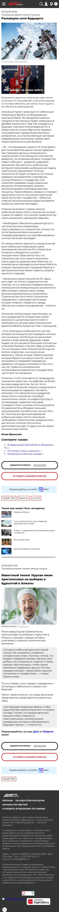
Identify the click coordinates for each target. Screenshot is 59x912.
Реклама (7, 800)
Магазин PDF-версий (14, 804)
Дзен (36, 731)
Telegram (48, 731)
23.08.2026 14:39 (9, 565)
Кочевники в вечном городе (24, 454)
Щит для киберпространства (27, 549)
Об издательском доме (30, 800)
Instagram (23, 626)
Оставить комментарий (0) (29, 476)
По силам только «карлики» (23, 451)
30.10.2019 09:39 (9, 11)
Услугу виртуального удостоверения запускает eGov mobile (30, 522)
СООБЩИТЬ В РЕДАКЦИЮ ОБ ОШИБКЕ (23, 808)
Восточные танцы (22, 540)
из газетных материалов (14, 61)
